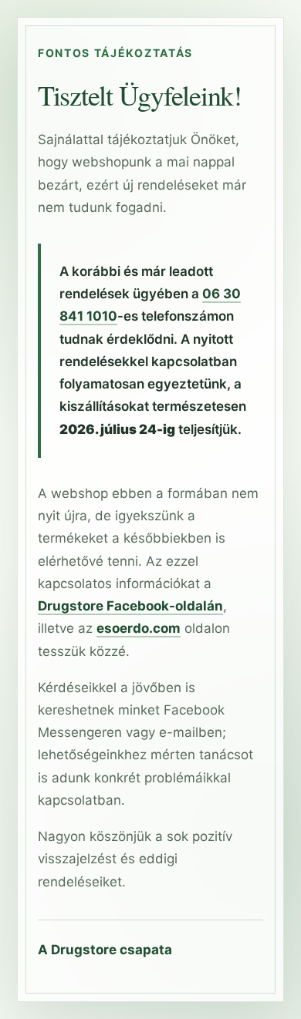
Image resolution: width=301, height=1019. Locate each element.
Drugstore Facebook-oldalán (130, 606)
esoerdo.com (138, 628)
